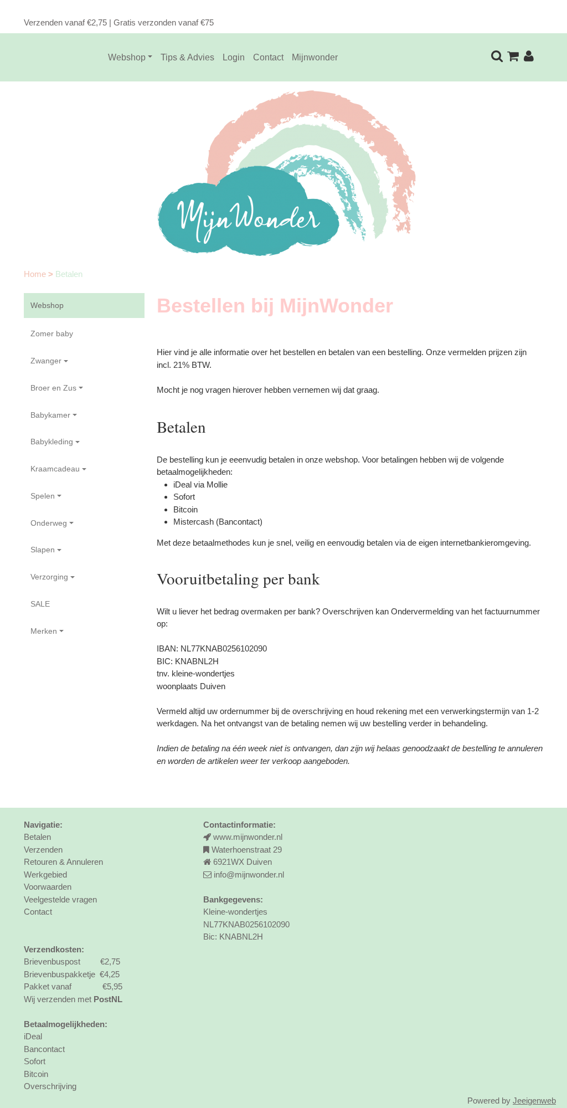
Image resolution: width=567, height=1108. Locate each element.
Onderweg (48, 523)
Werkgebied (45, 874)
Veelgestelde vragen (60, 899)
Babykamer (50, 415)
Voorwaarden (47, 886)
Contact (268, 57)
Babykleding (51, 441)
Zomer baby (51, 333)
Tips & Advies (187, 57)
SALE (40, 603)
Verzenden (43, 849)
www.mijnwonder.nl (247, 837)
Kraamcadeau (55, 468)
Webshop (127, 57)
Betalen (37, 837)
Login (234, 57)
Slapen (42, 549)
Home (36, 274)
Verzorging (49, 576)
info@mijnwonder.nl (249, 874)
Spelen (42, 495)
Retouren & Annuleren (63, 861)
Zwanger (45, 360)
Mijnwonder (315, 57)
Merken (43, 631)
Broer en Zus (53, 387)
